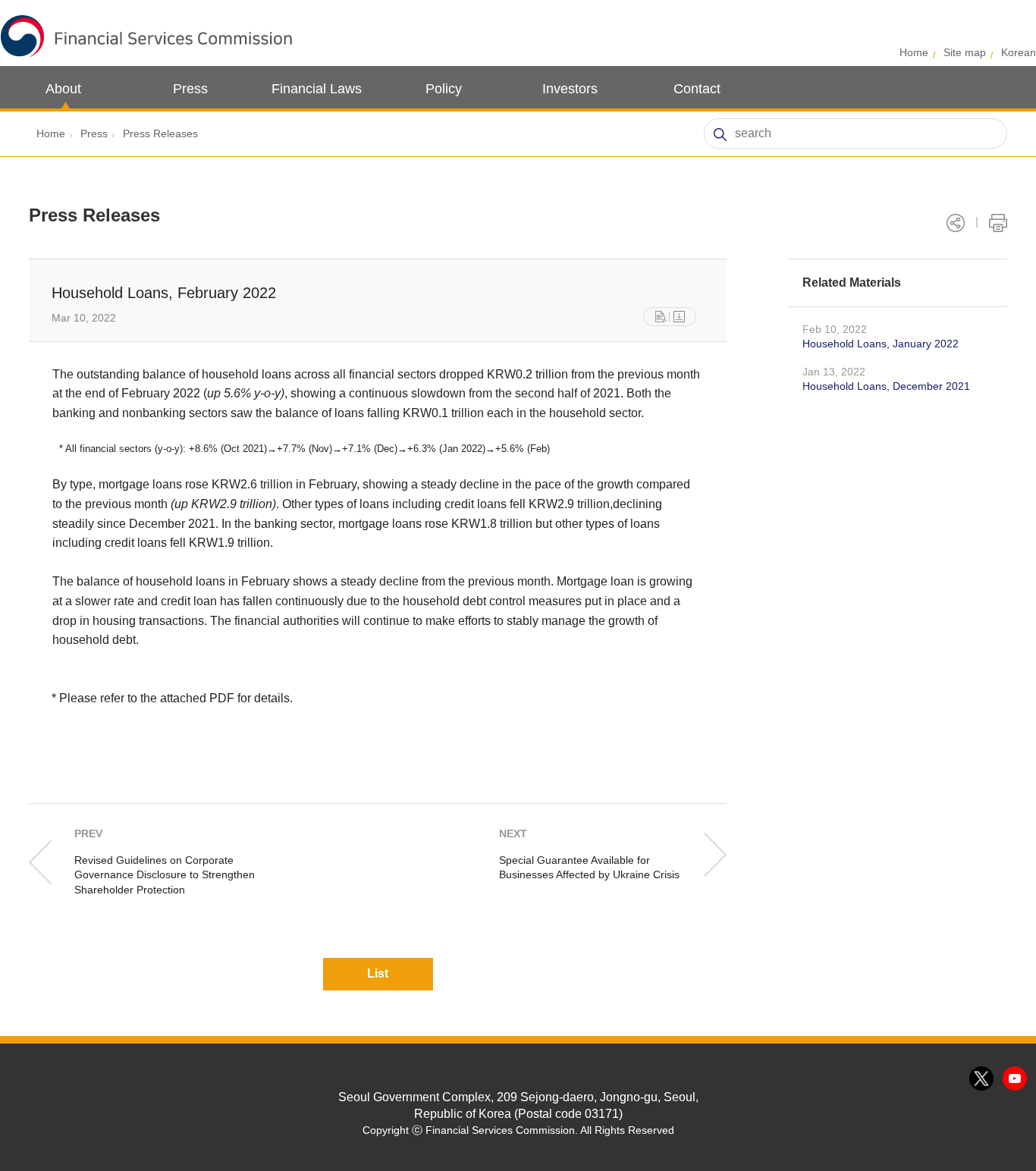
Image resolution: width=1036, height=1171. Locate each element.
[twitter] (982, 1079)
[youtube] (1015, 1079)
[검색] (719, 134)
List (377, 973)
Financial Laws (317, 88)
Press (190, 88)
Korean (1018, 52)
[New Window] (661, 316)
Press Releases (160, 133)
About (63, 88)
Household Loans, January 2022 (880, 343)
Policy (443, 88)
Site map (964, 52)
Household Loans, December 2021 (886, 386)
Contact (696, 88)
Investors (570, 88)
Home (913, 52)
